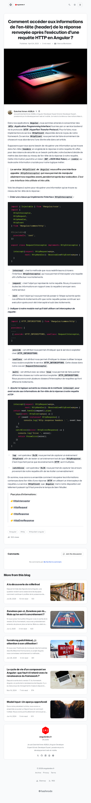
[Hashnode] (53, 755)
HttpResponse (21, 514)
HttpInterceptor (21, 501)
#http (22, 531)
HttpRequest (20, 507)
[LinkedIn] (39, 111)
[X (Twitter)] (36, 111)
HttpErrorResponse (24, 521)
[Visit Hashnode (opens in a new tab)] (45, 791)
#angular (12, 531)
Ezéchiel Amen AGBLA (24, 111)
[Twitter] (38, 755)
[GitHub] (42, 755)
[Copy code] (80, 204)
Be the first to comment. (53, 562)
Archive (38, 772)
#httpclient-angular (36, 531)
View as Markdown (64, 43)
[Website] (49, 755)
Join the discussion (74, 554)
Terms (53, 772)
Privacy (46, 772)
